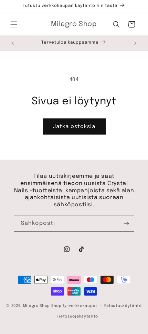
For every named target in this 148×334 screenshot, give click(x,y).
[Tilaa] (126, 224)
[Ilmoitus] (135, 43)
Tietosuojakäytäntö (77, 316)
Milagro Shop (36, 306)
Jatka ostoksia (74, 126)
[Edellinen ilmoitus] (12, 43)
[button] (13, 24)
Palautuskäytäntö (123, 306)
